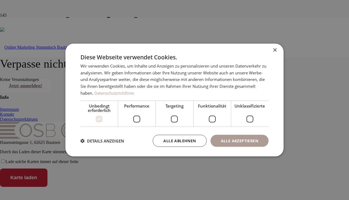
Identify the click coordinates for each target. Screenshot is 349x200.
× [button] (275, 50)
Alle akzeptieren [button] (239, 140)
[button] (102, 141)
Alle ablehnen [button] (179, 140)
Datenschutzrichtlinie (114, 92)
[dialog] (174, 100)
